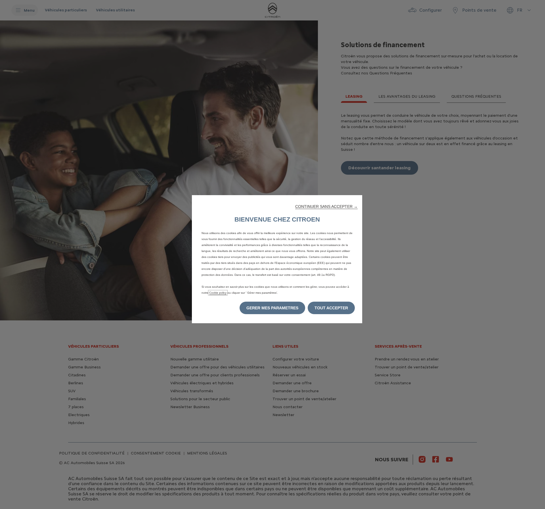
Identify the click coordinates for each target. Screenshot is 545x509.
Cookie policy (218, 292)
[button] (326, 206)
